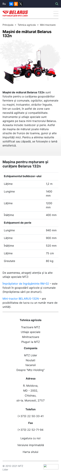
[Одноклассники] (16, 4)
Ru (4, 3)
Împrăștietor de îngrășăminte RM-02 (26, 283)
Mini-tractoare (48, 24)
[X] (21, 4)
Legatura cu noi (30, 438)
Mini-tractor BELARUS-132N (21, 298)
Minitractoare (30, 337)
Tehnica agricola (27, 24)
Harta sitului (30, 452)
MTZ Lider (30, 355)
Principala (8, 24)
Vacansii (30, 365)
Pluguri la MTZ (30, 342)
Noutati (30, 360)
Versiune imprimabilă (30, 445)
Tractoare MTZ (30, 327)
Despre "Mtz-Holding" (30, 370)
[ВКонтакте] (11, 4)
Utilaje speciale (30, 332)
